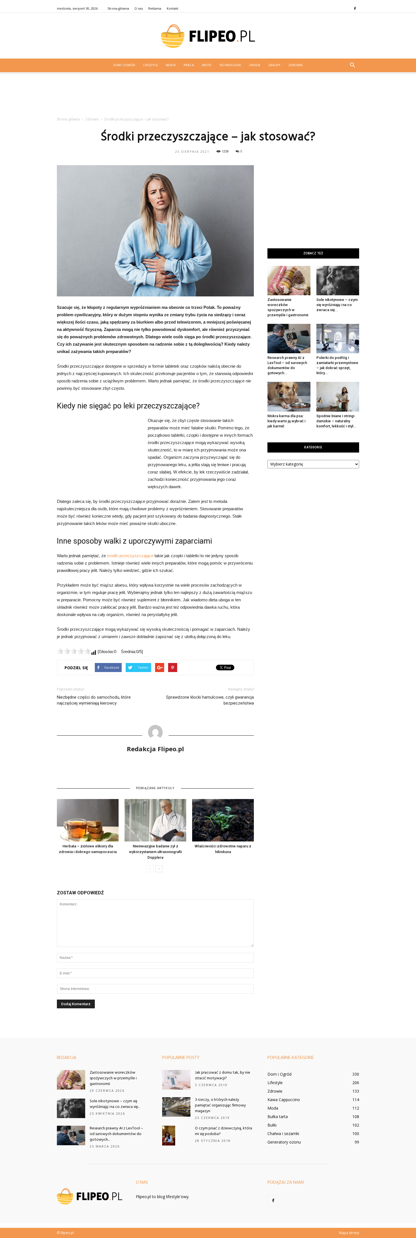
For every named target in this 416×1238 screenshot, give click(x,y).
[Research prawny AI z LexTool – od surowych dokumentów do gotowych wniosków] (288, 338)
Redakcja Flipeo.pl (155, 748)
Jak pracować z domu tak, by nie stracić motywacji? (222, 1075)
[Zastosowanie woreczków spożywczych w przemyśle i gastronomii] (288, 280)
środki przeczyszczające (130, 555)
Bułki (271, 1125)
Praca (189, 65)
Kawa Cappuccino (283, 1099)
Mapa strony (349, 1232)
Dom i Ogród (124, 65)
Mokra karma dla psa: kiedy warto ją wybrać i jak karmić (286, 421)
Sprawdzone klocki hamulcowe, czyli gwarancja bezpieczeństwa (210, 700)
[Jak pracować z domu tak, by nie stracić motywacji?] (176, 1080)
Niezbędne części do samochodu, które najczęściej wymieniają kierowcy (94, 700)
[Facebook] (355, 8)
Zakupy (274, 65)
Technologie (230, 65)
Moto (206, 65)
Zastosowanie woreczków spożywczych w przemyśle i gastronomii (113, 1078)
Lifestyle (150, 65)
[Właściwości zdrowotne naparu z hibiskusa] (223, 820)
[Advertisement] (208, 96)
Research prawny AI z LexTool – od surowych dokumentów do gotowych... (116, 1134)
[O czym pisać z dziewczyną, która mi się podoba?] (168, 1136)
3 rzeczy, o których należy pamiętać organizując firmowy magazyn (220, 1105)
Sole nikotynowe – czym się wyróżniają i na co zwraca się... (337, 305)
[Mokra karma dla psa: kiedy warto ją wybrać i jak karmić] (288, 396)
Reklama (154, 8)
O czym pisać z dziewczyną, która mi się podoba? (223, 1131)
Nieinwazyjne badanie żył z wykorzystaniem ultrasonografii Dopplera (155, 852)
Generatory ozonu (284, 1142)
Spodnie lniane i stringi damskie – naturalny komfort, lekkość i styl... (336, 421)
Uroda (254, 65)
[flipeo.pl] (208, 36)
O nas (138, 8)
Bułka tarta (277, 1116)
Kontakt (172, 8)
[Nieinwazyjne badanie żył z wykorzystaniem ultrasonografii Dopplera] (155, 820)
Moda (171, 65)
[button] (352, 65)
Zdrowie (295, 65)
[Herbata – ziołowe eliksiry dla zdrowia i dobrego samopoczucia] (88, 820)
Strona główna (118, 8)
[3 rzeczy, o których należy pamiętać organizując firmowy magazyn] (176, 1107)
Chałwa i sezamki (283, 1133)
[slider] (74, 651)
